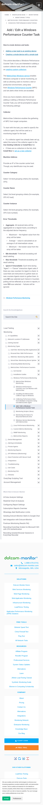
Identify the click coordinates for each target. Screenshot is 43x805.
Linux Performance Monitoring (23, 425)
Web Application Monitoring (21, 598)
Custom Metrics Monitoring (22, 429)
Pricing (21, 703)
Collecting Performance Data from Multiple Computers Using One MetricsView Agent (26, 400)
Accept (6, 798)
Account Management (12, 482)
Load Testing (9, 328)
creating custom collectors (16, 70)
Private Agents (13, 446)
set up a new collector (23, 151)
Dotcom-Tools (21, 778)
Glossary (11, 475)
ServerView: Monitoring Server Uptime (23, 360)
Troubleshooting (13, 464)
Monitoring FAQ (13, 471)
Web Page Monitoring (21, 594)
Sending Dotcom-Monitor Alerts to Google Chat (21, 516)
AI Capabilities (13, 336)
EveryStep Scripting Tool (13, 478)
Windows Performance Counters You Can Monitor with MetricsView (26, 388)
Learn (22, 673)
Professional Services (21, 660)
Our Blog (21, 733)
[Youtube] (27, 758)
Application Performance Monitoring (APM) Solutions (19, 612)
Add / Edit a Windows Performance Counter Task (25, 407)
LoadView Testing (21, 774)
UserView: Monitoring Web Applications (24, 350)
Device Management (15, 439)
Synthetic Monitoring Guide (21, 682)
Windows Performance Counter (19, 88)
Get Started (17, 371)
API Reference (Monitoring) (17, 453)
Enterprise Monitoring (21, 725)
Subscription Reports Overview (15, 508)
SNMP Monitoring (19, 432)
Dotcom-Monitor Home (21, 585)
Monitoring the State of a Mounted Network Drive (24, 416)
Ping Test (21, 636)
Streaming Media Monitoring (20, 364)
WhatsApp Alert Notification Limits (16, 512)
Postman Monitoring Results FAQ (16, 523)
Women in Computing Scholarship (21, 686)
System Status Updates (21, 664)
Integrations (12, 460)
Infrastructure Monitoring (21, 603)
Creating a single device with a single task (22, 54)
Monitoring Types (14, 346)
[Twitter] (19, 758)
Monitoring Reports (14, 450)
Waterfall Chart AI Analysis (13, 501)
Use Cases (11, 468)
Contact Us (21, 707)
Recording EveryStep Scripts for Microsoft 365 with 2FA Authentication (21, 528)
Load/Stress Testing (21, 607)
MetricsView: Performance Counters (23, 367)
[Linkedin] (23, 758)
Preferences (17, 798)
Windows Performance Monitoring (18, 298)
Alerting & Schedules (15, 443)
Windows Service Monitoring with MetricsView (25, 421)
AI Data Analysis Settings (13, 497)
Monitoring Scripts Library (25, 411)
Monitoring (8, 332)
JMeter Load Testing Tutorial (21, 678)
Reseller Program (21, 656)
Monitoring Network (22, 720)
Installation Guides (19, 374)
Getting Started (13, 343)
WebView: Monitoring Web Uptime (22, 357)
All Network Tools (21, 640)
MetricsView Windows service (18, 76)
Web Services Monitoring (21, 589)
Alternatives (21, 669)
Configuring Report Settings (14, 505)
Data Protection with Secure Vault (19, 457)
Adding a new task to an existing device (21, 51)
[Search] (36, 317)
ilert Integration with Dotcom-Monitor (17, 520)
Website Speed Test (21, 627)
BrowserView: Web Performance (22, 353)
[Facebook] (15, 758)
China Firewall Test (21, 632)
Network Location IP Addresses (18, 339)
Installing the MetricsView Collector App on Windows (25, 394)
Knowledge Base (21, 729)
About (21, 698)
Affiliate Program (21, 651)
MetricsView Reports (20, 436)
